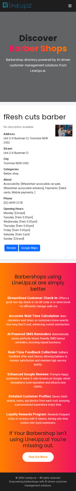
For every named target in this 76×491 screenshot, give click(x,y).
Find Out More (38, 457)
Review (11, 248)
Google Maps (29, 248)
